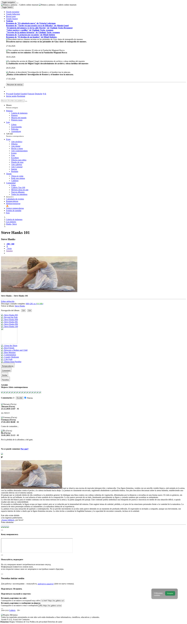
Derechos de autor (55, 622)
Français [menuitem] (30, 94)
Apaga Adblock (8, 520)
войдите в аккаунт (46, 584)
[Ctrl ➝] (9, 345)
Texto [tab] (9, 248)
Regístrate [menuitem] (21, 96)
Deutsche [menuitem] (38, 94)
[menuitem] (44, 94)
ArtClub (15, 135)
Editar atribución (7, 301)
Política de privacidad (39, 622)
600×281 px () (34, 304)
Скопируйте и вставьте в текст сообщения (19, 605)
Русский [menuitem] (9, 94)
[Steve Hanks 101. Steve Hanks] (39, 291)
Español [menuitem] (23, 94)
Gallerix (12, 610)
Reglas (12, 622)
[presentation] (96, 253)
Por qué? (24, 449)
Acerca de (17, 619)
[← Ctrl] (9, 326)
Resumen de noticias (15, 85)
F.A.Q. (10, 619)
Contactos (25, 619)
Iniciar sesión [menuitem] (11, 96)
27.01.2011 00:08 (8, 422)
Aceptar (170, 593)
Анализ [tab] (9, 251)
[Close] (26, 101)
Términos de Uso (22, 622)
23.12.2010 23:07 (8, 409)
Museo (12, 106)
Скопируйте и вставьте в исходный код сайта (20, 600)
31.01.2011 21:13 (8, 435)
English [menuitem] (17, 94)
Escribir (19, 398)
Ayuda (4, 619)
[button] (12, 12)
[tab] (10, 244)
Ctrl (23, 310)
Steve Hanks (20, 306)
